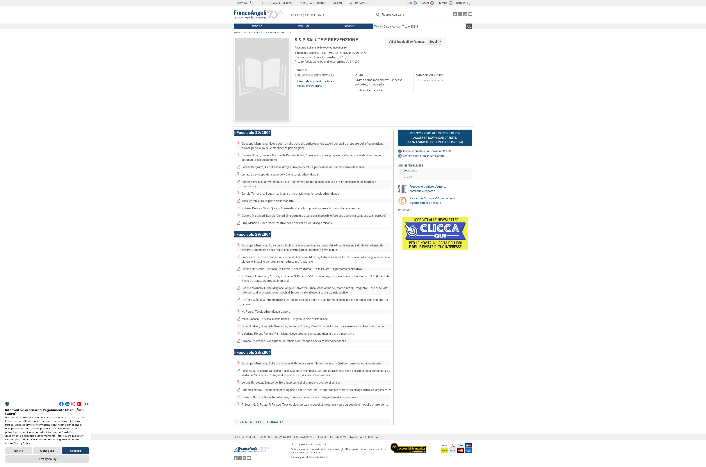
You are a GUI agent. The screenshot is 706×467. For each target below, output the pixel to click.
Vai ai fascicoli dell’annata (407, 41)
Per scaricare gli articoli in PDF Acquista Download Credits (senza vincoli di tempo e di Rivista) (435, 138)
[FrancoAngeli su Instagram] (465, 14)
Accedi (425, 2)
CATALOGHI (265, 437)
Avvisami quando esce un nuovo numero (423, 156)
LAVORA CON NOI (304, 437)
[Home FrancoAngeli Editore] (258, 14)
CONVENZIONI (283, 437)
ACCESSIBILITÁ (369, 437)
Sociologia (410, 170)
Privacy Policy (47, 459)
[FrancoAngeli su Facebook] (455, 14)
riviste (247, 32)
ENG (409, 2)
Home (237, 32)
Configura (47, 451)
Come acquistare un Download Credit (427, 151)
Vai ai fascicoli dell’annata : (261, 422)
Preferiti (442, 2)
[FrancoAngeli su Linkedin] (460, 14)
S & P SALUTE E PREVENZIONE (269, 32)
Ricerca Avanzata (392, 14)
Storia (408, 177)
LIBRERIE (322, 437)
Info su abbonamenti (430, 80)
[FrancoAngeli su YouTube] (470, 14)
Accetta (75, 451)
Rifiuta (18, 451)
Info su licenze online (309, 85)
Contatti (310, 14)
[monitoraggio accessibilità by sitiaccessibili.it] (409, 445)
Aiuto (321, 14)
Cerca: (378, 26)
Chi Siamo (296, 14)
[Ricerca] (469, 26)
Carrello (460, 2)
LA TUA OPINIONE (245, 437)
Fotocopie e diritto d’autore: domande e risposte (427, 189)
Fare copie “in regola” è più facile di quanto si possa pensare (432, 201)
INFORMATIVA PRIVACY (343, 437)
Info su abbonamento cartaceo (315, 81)
